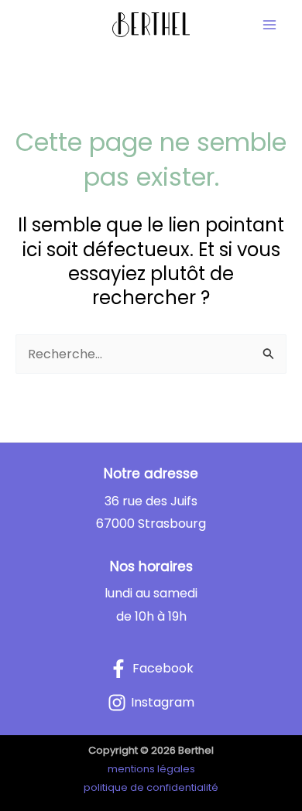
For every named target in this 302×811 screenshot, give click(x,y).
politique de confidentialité (151, 787)
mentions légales (151, 768)
